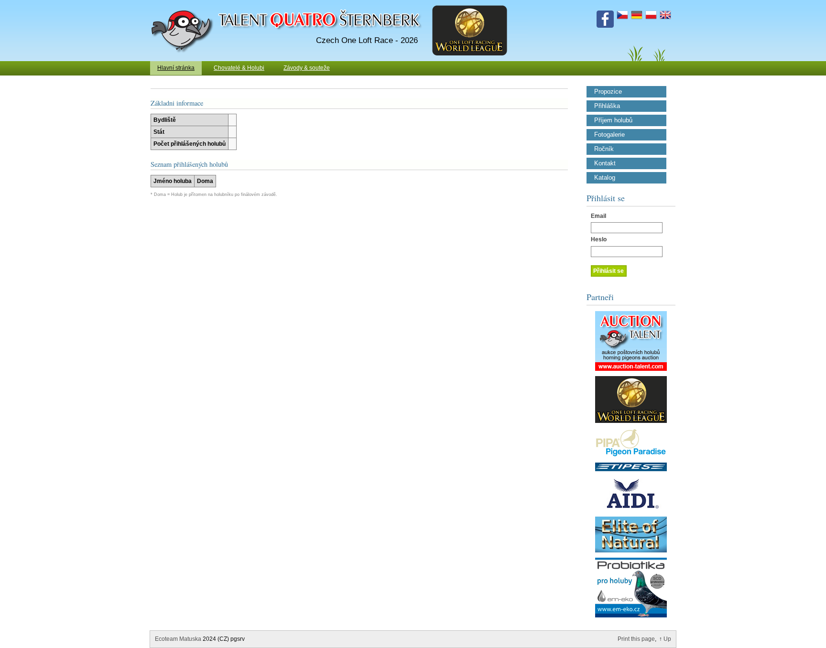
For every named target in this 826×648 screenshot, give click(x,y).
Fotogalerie (609, 134)
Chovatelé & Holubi (239, 68)
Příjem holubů (613, 120)
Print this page (636, 639)
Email (598, 216)
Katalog (604, 177)
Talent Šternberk (183, 5)
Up (667, 639)
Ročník (604, 149)
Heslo (599, 239)
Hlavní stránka (176, 68)
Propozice (608, 91)
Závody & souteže (306, 68)
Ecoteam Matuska (178, 639)
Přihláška (607, 106)
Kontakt (605, 163)
